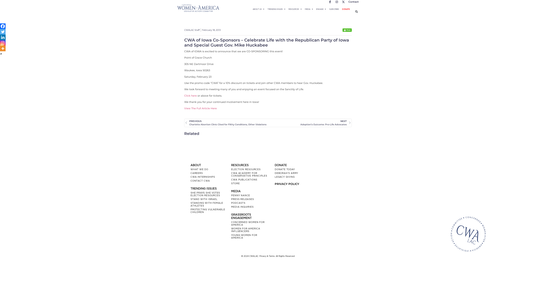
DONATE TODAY (285, 169)
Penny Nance (240, 195)
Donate (346, 9)
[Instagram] (3, 43)
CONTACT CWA (200, 180)
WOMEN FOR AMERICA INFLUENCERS (245, 230)
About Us (257, 9)
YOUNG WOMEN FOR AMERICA (244, 236)
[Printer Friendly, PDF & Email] (347, 31)
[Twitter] (3, 32)
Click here (190, 95)
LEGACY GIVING (285, 177)
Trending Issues (275, 9)
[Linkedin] (3, 37)
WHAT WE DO (199, 169)
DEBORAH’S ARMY (286, 173)
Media (307, 9)
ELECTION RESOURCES (245, 169)
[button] (356, 11)
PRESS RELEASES (242, 199)
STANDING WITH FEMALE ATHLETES (207, 204)
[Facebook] (3, 26)
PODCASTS (238, 203)
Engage (319, 9)
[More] (3, 48)
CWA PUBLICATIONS (244, 179)
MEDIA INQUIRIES (242, 207)
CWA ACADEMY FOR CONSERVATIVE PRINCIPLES (249, 174)
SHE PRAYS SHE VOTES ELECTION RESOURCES (205, 194)
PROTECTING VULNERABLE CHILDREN (208, 210)
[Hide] (1, 54)
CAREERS (197, 173)
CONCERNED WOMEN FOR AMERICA (248, 223)
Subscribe (334, 9)
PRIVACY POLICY (287, 184)
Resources (294, 9)
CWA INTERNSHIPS (203, 177)
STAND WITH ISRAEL (204, 199)
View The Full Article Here (200, 108)
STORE (235, 183)
